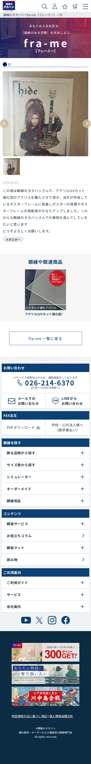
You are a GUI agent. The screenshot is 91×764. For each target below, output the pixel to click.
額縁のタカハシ (13, 15)
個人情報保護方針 (61, 716)
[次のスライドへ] (87, 123)
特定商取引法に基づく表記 (29, 716)
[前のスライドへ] (4, 123)
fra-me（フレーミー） (42, 15)
